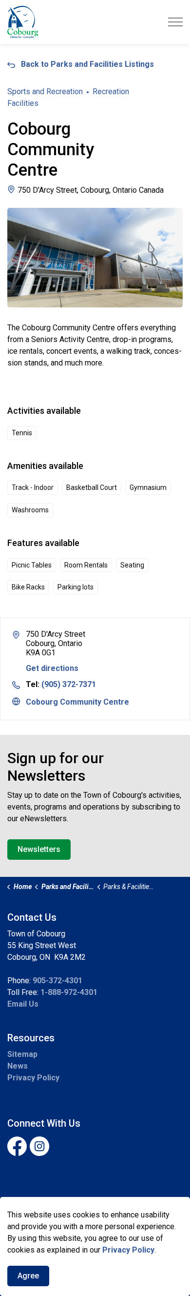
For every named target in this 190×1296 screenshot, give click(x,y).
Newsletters (39, 849)
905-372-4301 (57, 980)
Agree (28, 1275)
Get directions (52, 668)
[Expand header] (175, 22)
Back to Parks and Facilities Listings (87, 64)
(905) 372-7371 (68, 684)
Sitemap (22, 1054)
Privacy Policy (33, 1077)
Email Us (22, 1004)
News (17, 1066)
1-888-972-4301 (68, 992)
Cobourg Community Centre (77, 702)
